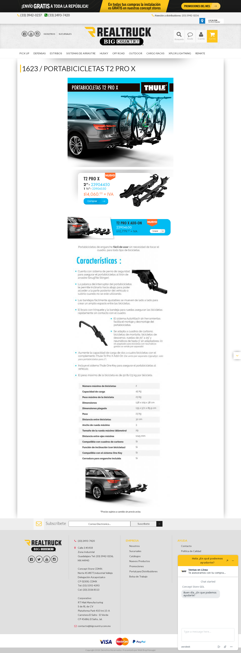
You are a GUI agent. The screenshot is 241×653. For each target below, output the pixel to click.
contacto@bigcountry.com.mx (94, 625)
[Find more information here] (208, 602)
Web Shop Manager (147, 650)
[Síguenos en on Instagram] (54, 559)
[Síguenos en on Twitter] (39, 559)
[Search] (179, 36)
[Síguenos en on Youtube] (46, 559)
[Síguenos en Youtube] (31, 34)
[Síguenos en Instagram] (37, 34)
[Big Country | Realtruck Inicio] (120, 30)
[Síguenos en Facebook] (25, 34)
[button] (179, 36)
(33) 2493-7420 (86, 540)
